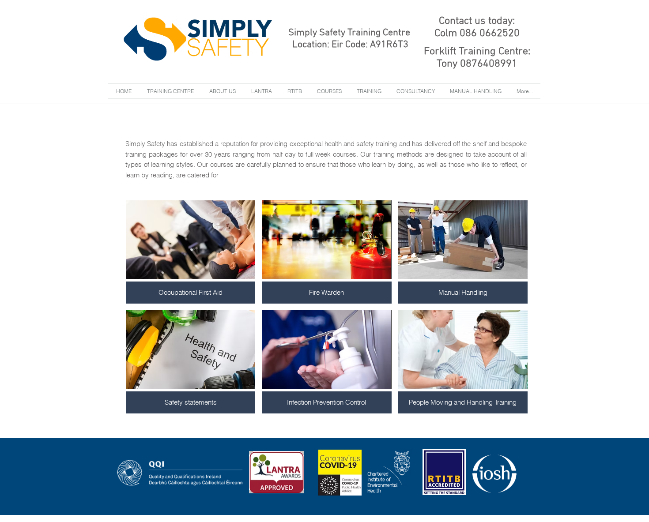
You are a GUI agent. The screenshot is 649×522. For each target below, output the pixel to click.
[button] (369, 91)
